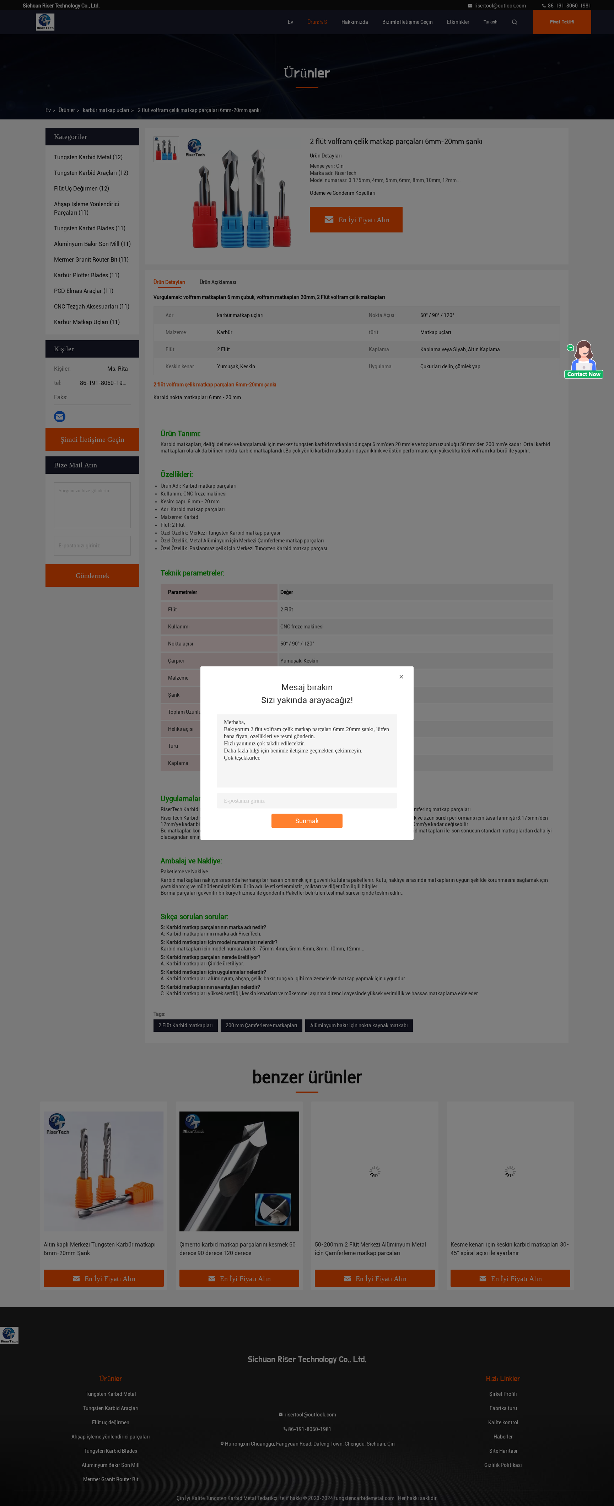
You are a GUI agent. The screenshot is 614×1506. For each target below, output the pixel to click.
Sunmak (307, 820)
